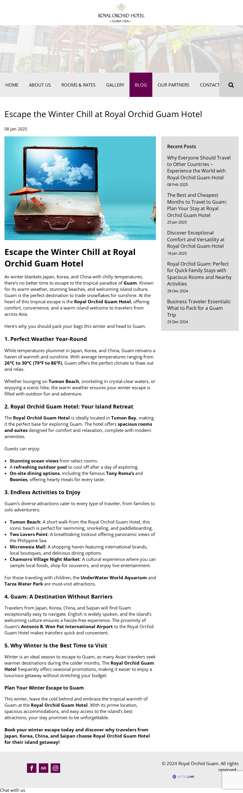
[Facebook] (31, 768)
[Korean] (235, 12)
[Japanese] (227, 12)
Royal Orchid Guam (198, 763)
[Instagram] (55, 768)
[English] (219, 12)
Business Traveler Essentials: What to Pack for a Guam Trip (199, 308)
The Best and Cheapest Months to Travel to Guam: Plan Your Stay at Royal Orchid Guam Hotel (197, 205)
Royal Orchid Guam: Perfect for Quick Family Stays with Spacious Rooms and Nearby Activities (199, 274)
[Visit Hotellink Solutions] (186, 777)
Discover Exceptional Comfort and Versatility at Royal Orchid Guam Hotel (196, 239)
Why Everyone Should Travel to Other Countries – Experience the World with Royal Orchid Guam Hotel (199, 167)
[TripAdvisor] (43, 768)
